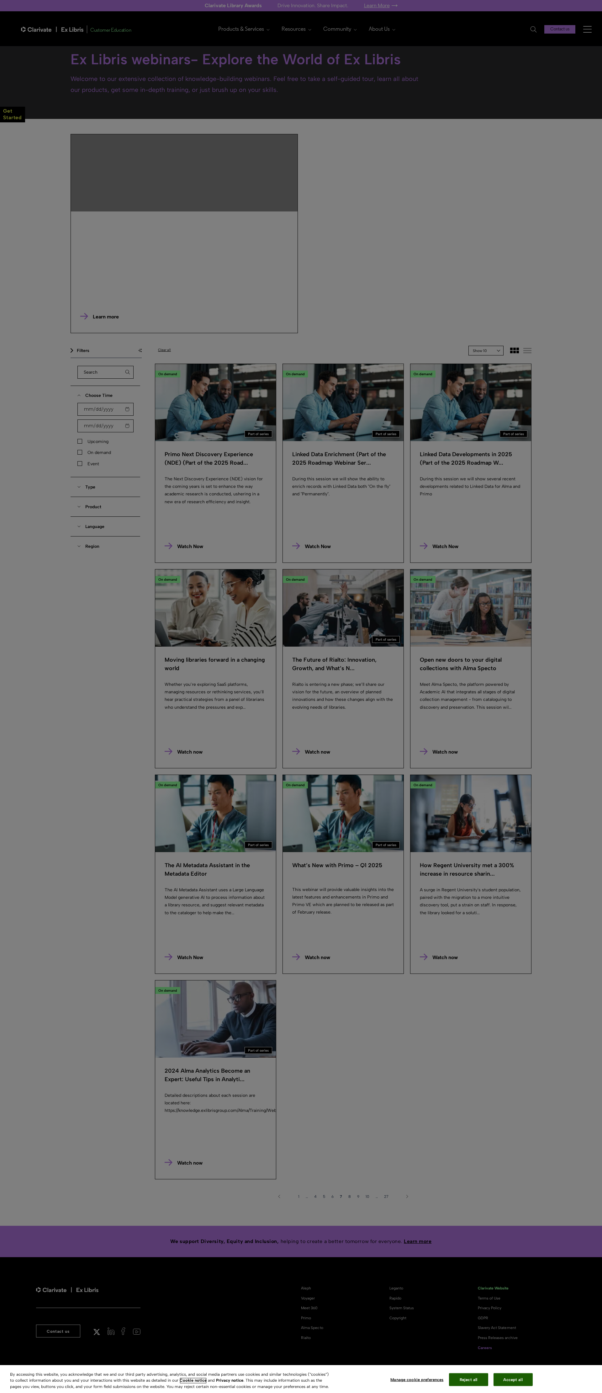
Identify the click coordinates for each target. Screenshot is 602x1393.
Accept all (512, 1379)
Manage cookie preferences (416, 1379)
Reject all (468, 1379)
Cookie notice (193, 1380)
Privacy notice (229, 1380)
